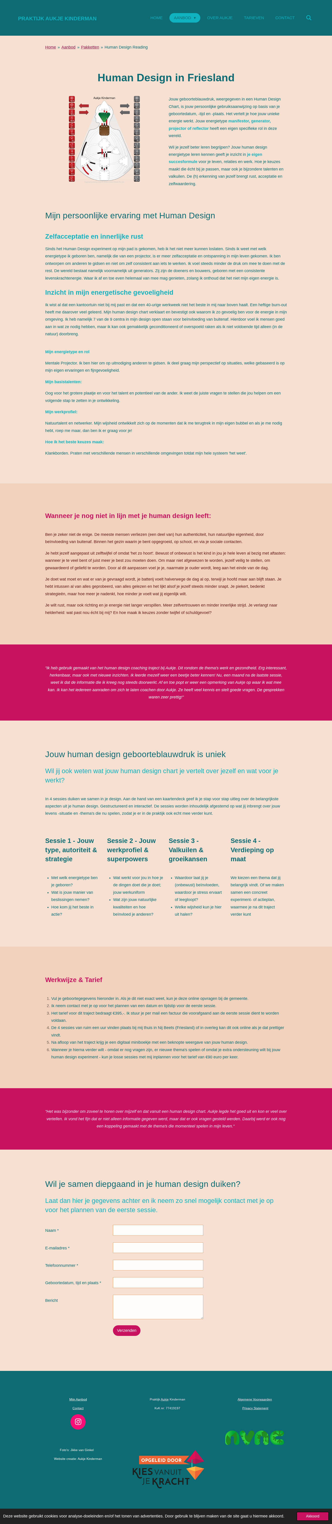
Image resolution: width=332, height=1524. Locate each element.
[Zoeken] (309, 18)
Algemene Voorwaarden (255, 1399)
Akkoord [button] (312, 1516)
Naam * (52, 1230)
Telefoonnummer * (61, 1265)
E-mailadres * (57, 1248)
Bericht (51, 1300)
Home (50, 47)
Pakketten (90, 47)
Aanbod (68, 47)
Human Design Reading (126, 47)
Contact (78, 1408)
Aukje (165, 1399)
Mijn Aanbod (78, 1399)
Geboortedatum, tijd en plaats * (73, 1283)
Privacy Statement (255, 1408)
